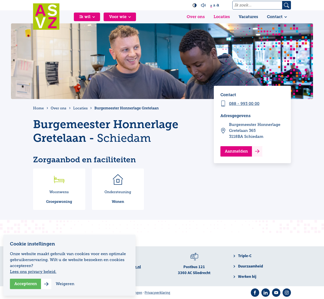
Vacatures (248, 17)
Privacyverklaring (157, 292)
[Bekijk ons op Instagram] (287, 292)
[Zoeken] (286, 5)
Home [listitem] (39, 108)
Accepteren (25, 284)
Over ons (196, 17)
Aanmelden (236, 151)
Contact (275, 17)
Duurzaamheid (250, 266)
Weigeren (65, 284)
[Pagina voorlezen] (203, 5)
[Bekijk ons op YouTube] (276, 292)
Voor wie (118, 17)
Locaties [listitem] (80, 108)
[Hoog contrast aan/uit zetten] (195, 5)
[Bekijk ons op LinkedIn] (265, 292)
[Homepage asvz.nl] (46, 16)
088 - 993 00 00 (244, 103)
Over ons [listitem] (58, 108)
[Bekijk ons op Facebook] (255, 292)
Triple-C (244, 255)
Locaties (222, 17)
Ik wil (85, 17)
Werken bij (247, 276)
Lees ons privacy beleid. (33, 271)
